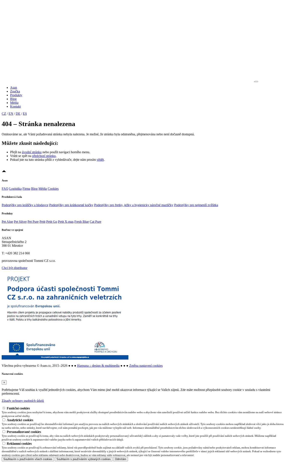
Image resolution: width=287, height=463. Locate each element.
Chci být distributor (14, 268)
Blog (13, 99)
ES (25, 113)
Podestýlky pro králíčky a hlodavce (25, 205)
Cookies (53, 188)
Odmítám (120, 459)
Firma (26, 188)
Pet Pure (33, 221)
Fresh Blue (81, 221)
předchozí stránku (44, 156)
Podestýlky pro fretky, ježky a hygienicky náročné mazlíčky (133, 205)
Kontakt (15, 106)
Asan (13, 87)
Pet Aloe (7, 221)
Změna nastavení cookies (146, 365)
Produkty (16, 95)
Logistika (15, 188)
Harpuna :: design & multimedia (98, 365)
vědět (100, 159)
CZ (4, 113)
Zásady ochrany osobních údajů (23, 400)
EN (11, 113)
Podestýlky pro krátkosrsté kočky (71, 205)
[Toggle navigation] (256, 81)
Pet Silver (20, 221)
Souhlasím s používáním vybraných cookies (84, 459)
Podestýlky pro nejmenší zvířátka (196, 205)
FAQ (5, 188)
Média (14, 102)
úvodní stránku (32, 152)
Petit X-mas (66, 221)
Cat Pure (95, 221)
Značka (15, 91)
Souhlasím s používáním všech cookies (27, 459)
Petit (42, 221)
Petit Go (51, 221)
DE (18, 113)
